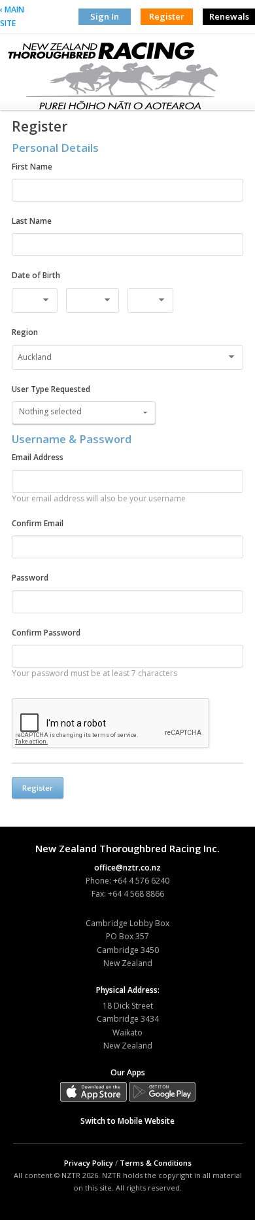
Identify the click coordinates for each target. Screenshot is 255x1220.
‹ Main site (12, 16)
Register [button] (166, 16)
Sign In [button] (104, 16)
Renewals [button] (229, 16)
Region (25, 332)
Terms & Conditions (156, 1163)
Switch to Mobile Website (127, 1120)
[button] (84, 412)
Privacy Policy (88, 1163)
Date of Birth (36, 275)
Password (30, 577)
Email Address (37, 457)
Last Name (32, 220)
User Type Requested (51, 389)
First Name (32, 166)
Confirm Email (37, 523)
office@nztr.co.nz (127, 867)
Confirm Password (46, 632)
